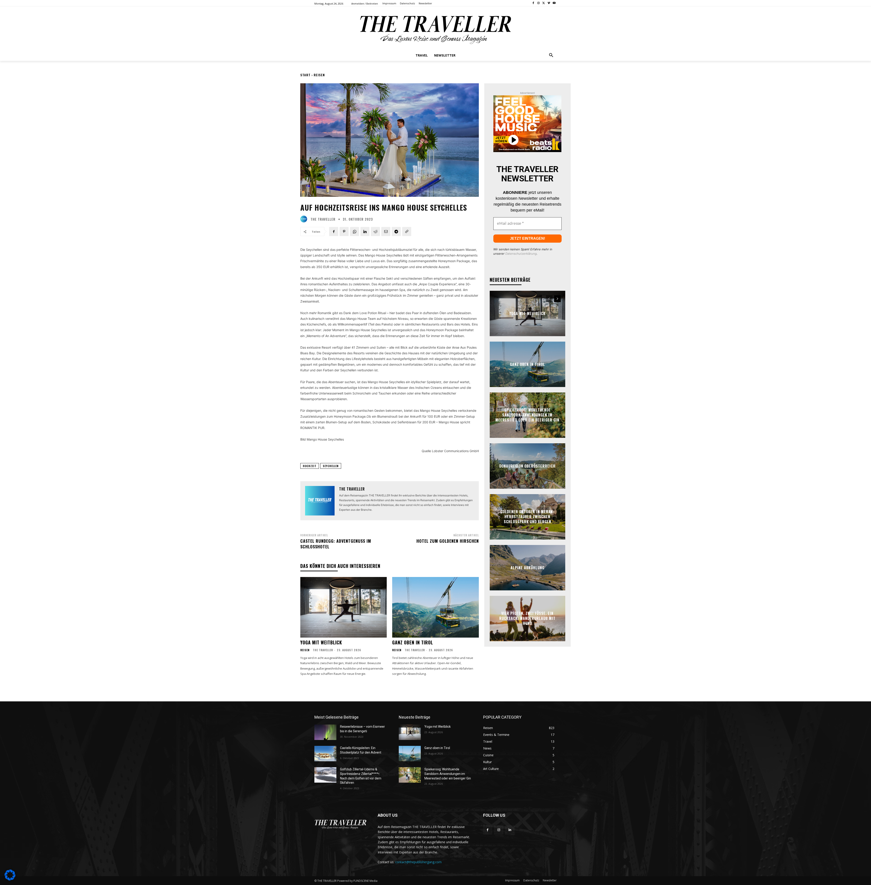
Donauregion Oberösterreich (527, 465)
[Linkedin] (364, 231)
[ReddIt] (375, 231)
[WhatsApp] (354, 231)
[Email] (385, 231)
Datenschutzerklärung (521, 253)
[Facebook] (533, 3)
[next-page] (557, 298)
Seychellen (331, 466)
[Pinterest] (344, 231)
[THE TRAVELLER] (304, 219)
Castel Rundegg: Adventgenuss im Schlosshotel (335, 544)
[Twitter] (543, 3)
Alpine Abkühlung (527, 567)
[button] (551, 55)
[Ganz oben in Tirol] (435, 607)
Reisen (319, 74)
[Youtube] (554, 3)
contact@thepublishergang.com (418, 862)
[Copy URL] (406, 231)
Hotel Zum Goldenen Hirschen (447, 541)
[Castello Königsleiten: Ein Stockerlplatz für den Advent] (325, 753)
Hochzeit (309, 466)
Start (305, 74)
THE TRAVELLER (323, 219)
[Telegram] (396, 231)
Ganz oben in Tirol (412, 642)
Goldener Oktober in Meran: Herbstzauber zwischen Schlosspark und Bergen (527, 517)
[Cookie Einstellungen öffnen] (10, 879)
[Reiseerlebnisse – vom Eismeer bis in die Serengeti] (325, 732)
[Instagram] (538, 3)
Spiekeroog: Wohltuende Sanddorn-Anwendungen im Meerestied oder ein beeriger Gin (527, 415)
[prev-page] (549, 298)
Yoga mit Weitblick (321, 642)
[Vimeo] (548, 3)
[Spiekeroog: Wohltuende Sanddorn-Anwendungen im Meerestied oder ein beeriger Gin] (410, 775)
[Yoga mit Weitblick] (343, 607)
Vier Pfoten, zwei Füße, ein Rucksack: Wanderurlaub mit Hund (527, 618)
